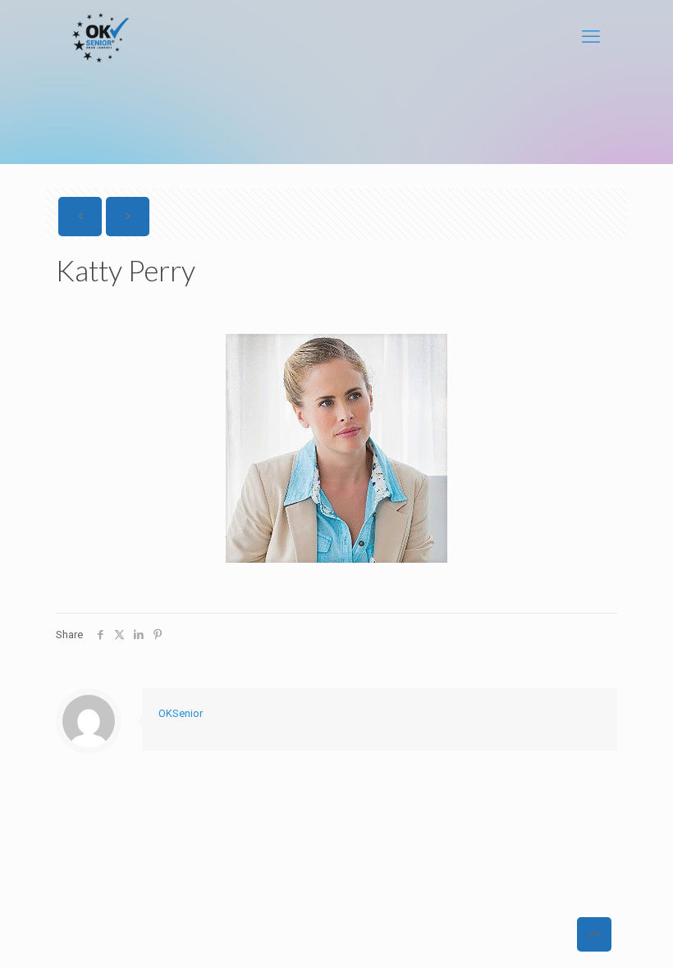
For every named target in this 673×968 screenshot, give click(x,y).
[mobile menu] (591, 37)
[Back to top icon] (594, 934)
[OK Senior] (100, 37)
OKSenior (180, 713)
